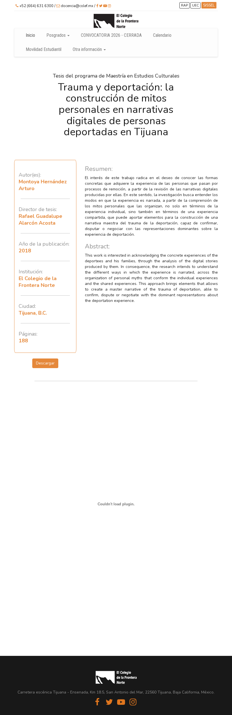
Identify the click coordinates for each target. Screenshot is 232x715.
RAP (184, 5)
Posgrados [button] (56, 35)
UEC (195, 5)
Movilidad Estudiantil (43, 49)
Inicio (30, 35)
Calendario (162, 35)
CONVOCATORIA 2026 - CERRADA (111, 35)
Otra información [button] (88, 49)
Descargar (45, 363)
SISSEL (209, 5)
